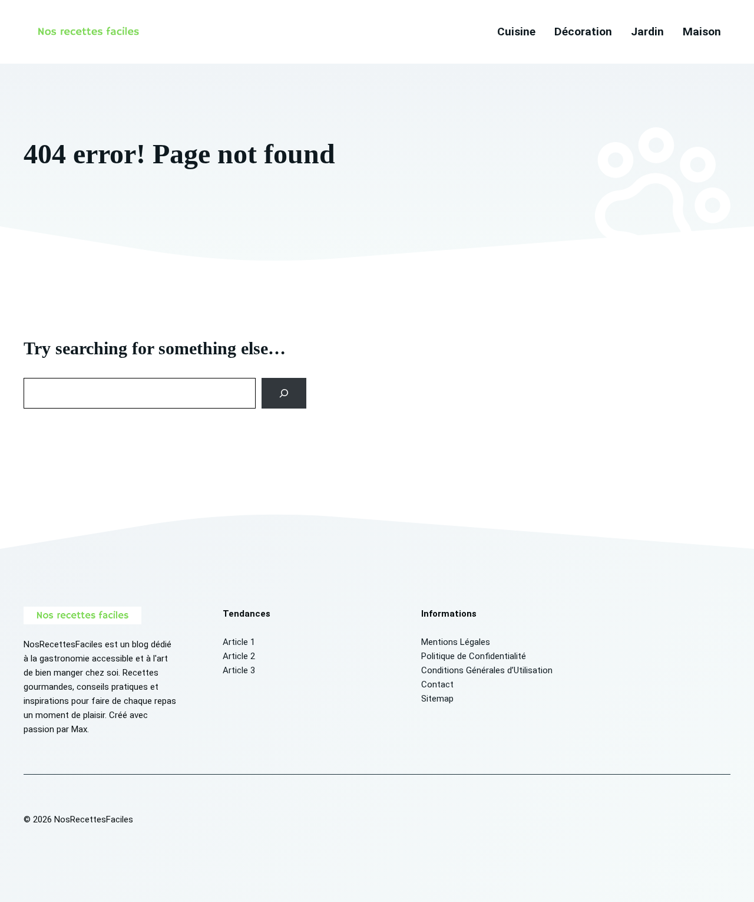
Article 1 (239, 642)
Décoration (583, 31)
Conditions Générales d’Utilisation (487, 670)
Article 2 (239, 656)
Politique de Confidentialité (473, 656)
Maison (702, 31)
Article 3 (239, 670)
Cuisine (516, 31)
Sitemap (437, 698)
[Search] (284, 393)
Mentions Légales (455, 642)
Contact (437, 684)
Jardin (647, 31)
